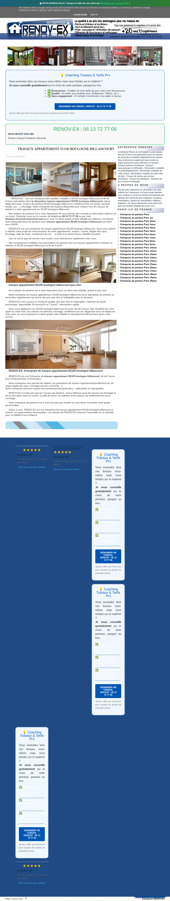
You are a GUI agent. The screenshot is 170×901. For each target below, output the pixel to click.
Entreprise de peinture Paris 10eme (138, 247)
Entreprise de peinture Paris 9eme (137, 244)
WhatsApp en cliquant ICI (113, 3)
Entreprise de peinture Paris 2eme (137, 221)
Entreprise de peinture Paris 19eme (138, 277)
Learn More (80, 14)
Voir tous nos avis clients (32, 467)
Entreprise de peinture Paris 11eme (138, 251)
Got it (94, 14)
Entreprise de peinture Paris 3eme (137, 224)
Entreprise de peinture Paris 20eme (138, 281)
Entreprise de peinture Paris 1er (136, 218)
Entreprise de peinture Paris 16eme (138, 267)
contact (134, 43)
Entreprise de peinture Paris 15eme (138, 264)
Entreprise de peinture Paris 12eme (138, 254)
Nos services (53, 43)
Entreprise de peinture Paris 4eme (137, 227)
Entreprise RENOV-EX (153, 899)
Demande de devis (110, 43)
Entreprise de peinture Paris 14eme (138, 261)
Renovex (32, 43)
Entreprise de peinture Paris (134, 214)
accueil (14, 43)
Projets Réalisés (80, 43)
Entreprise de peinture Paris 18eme (138, 274)
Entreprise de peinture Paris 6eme (137, 234)
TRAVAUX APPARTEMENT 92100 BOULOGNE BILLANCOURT (66, 148)
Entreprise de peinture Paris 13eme (138, 257)
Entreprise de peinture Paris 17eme (138, 271)
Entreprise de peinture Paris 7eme (137, 237)
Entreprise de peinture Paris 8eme (137, 241)
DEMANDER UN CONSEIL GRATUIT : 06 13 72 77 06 (85, 106)
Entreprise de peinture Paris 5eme (137, 231)
